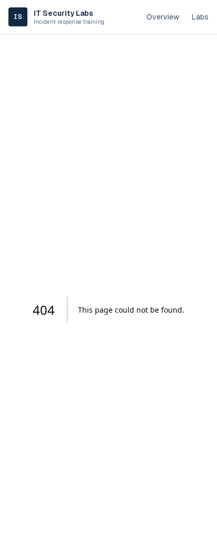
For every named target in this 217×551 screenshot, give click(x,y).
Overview (162, 17)
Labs (200, 17)
